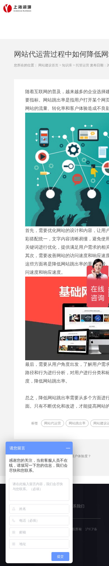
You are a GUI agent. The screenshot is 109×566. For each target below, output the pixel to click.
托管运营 (82, 65)
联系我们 (76, 506)
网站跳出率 (77, 423)
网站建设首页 (48, 65)
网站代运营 (52, 423)
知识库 (67, 65)
